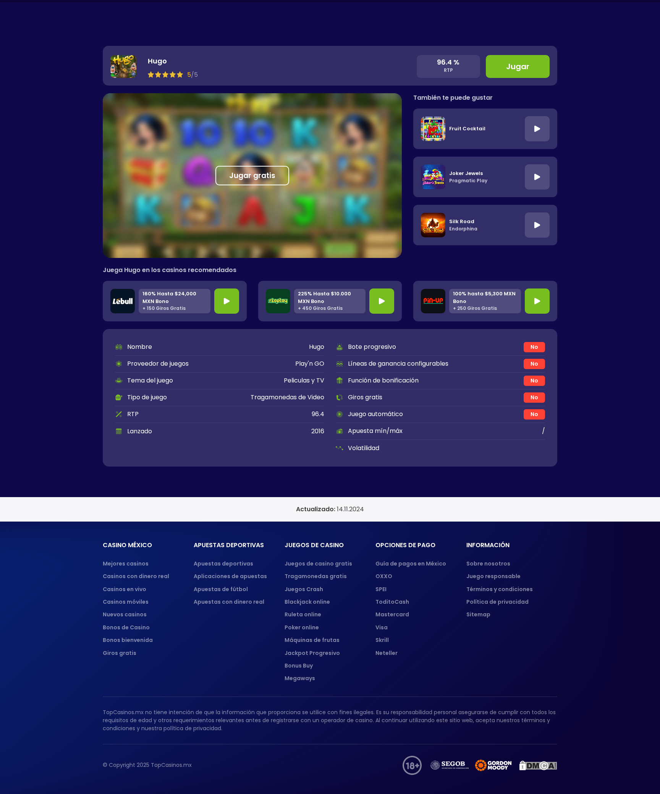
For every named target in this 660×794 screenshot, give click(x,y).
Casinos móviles (126, 602)
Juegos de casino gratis (318, 563)
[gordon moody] (494, 765)
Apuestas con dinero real (229, 602)
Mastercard (392, 614)
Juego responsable (493, 576)
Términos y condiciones (499, 589)
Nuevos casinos (125, 614)
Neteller (386, 653)
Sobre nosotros (488, 563)
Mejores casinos (126, 563)
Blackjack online (307, 602)
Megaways (300, 678)
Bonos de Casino (126, 627)
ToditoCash (392, 602)
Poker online (302, 627)
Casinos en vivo (124, 589)
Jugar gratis (252, 175)
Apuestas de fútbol (221, 589)
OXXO (383, 576)
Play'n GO (309, 363)
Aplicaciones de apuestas (230, 576)
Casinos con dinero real (136, 576)
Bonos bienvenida (128, 640)
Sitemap (478, 614)
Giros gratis (119, 653)
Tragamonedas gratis (316, 576)
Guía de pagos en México (410, 563)
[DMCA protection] (538, 765)
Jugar (517, 66)
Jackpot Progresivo (312, 653)
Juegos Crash (304, 589)
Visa (381, 627)
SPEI (381, 589)
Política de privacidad (497, 602)
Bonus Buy (299, 665)
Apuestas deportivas (223, 563)
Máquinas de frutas (312, 640)
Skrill (382, 640)
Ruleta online (303, 614)
